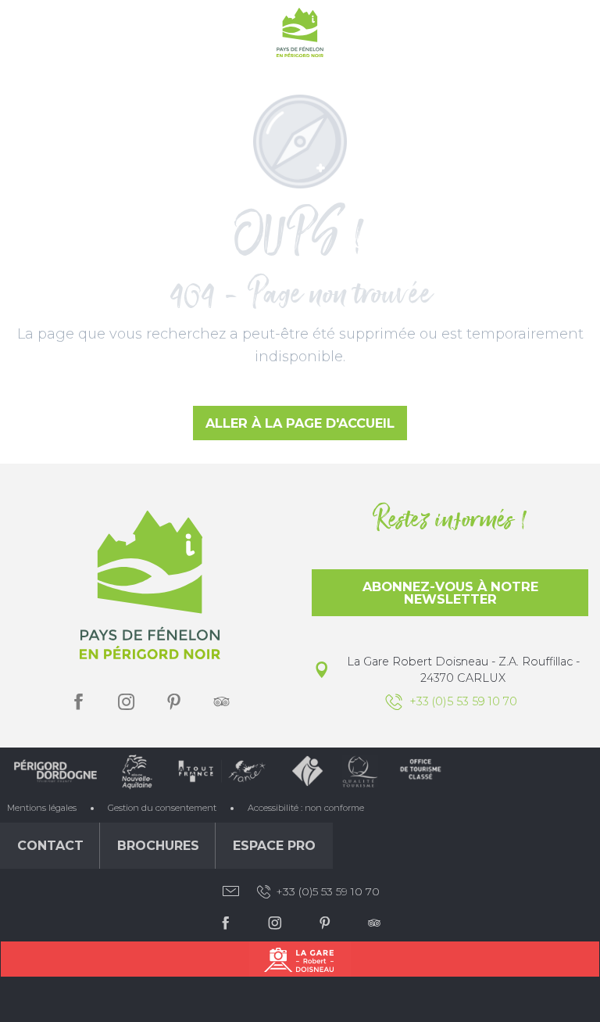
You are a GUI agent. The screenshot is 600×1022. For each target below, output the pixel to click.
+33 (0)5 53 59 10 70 (328, 891)
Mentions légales (42, 807)
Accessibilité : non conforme (306, 807)
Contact (50, 845)
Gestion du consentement (162, 807)
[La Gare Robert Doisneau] (300, 959)
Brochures (158, 845)
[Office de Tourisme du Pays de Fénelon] (300, 35)
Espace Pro (274, 845)
